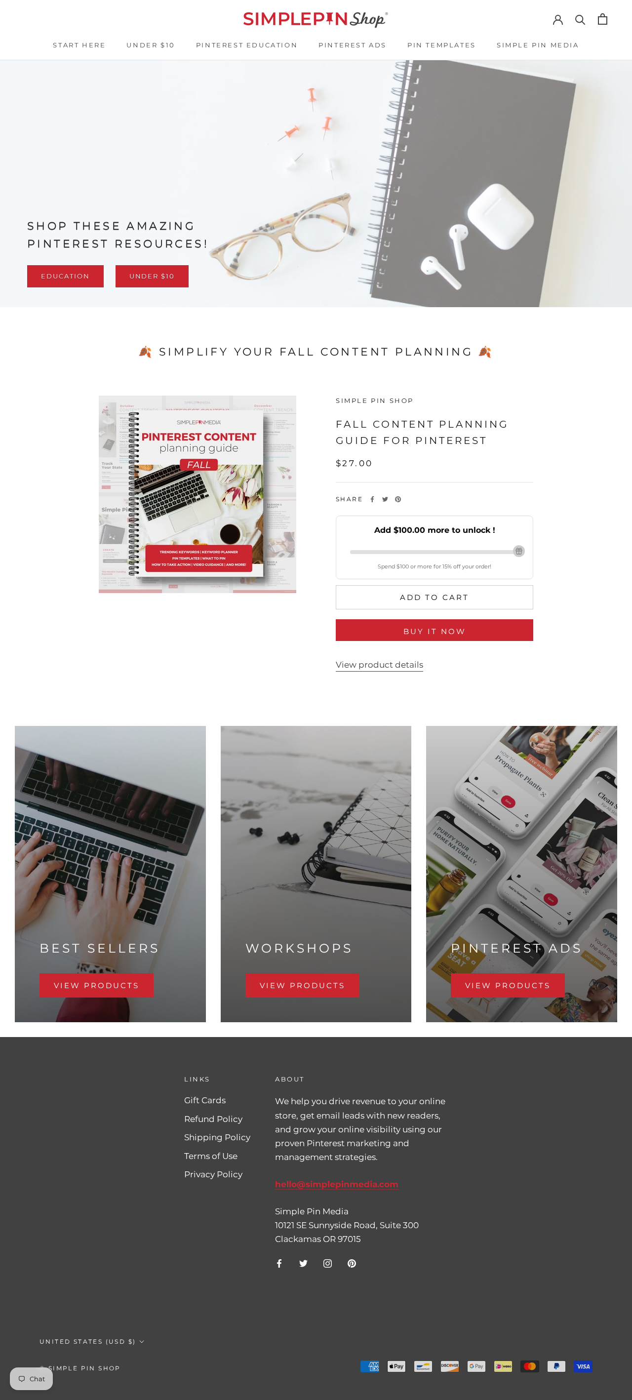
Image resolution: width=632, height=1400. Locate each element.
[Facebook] (372, 499)
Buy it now (434, 631)
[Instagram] (327, 1263)
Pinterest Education (247, 45)
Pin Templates (441, 45)
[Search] (580, 19)
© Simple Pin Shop (80, 1368)
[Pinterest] (398, 499)
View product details (379, 665)
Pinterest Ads (352, 45)
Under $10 (150, 45)
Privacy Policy (213, 1174)
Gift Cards (205, 1100)
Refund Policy (213, 1119)
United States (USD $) (88, 1341)
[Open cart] (602, 19)
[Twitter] (385, 499)
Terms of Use (210, 1156)
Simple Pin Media (538, 45)
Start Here (79, 45)
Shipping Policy (217, 1137)
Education (65, 276)
